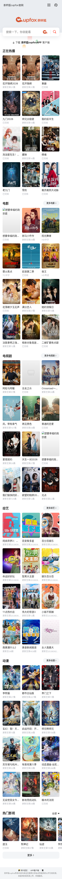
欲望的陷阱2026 (31, 495)
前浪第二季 (28, 271)
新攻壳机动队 (29, 799)
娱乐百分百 (48, 576)
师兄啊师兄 (48, 728)
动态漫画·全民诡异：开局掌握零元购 (50, 764)
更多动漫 (50, 660)
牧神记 (24, 844)
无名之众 (27, 388)
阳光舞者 (46, 235)
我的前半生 (48, 118)
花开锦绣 (27, 83)
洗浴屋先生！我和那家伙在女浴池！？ (11, 154)
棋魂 (44, 154)
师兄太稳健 (28, 118)
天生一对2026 (30, 459)
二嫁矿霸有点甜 (50, 342)
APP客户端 (34, 870)
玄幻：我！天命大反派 (11, 728)
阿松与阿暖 (9, 388)
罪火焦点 (7, 271)
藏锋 (24, 154)
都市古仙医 (28, 693)
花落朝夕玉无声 (11, 307)
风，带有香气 (10, 423)
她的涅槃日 (48, 307)
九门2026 (8, 118)
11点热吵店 (9, 611)
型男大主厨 (28, 576)
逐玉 (5, 844)
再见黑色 (27, 423)
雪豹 (24, 190)
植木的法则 (48, 799)
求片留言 (24, 870)
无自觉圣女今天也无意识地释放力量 (11, 799)
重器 (44, 83)
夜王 (44, 271)
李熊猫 (6, 693)
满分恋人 (27, 307)
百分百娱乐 (48, 540)
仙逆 (41, 844)
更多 (29, 855)
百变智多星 (28, 540)
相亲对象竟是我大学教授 (31, 342)
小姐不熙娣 (48, 611)
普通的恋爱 (48, 423)
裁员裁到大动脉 (50, 190)
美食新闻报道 (29, 647)
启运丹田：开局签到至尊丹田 (31, 728)
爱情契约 (7, 459)
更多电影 (50, 203)
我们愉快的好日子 (11, 495)
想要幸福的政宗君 (11, 235)
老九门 (6, 190)
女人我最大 (48, 647)
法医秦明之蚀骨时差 (11, 342)
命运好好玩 (9, 576)
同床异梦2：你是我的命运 (11, 540)
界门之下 (46, 693)
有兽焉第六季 (29, 764)
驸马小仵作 (28, 235)
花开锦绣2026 (10, 83)
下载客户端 (33, 42)
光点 (44, 495)
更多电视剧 (49, 355)
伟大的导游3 (29, 611)
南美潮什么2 (9, 647)
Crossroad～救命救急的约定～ (50, 388)
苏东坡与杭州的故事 (11, 764)
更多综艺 (50, 508)
